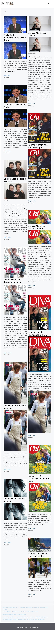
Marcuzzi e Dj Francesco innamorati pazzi (38, 478)
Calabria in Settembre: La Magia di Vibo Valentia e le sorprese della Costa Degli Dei (25, 617)
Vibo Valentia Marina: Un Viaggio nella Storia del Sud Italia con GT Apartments (23, 619)
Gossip (7, 77)
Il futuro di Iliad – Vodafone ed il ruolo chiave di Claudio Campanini (20, 611)
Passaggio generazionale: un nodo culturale (14, 614)
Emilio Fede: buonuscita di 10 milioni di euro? (15, 37)
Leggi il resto (7, 75)
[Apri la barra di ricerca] (48, 3)
